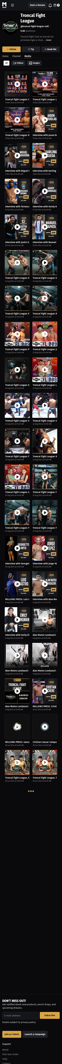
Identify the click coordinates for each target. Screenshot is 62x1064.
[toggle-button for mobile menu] (12, 5)
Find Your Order (10, 1054)
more (48, 40)
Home (5, 56)
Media (28, 56)
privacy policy (28, 1022)
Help (4, 1059)
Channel (16, 56)
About (5, 1049)
